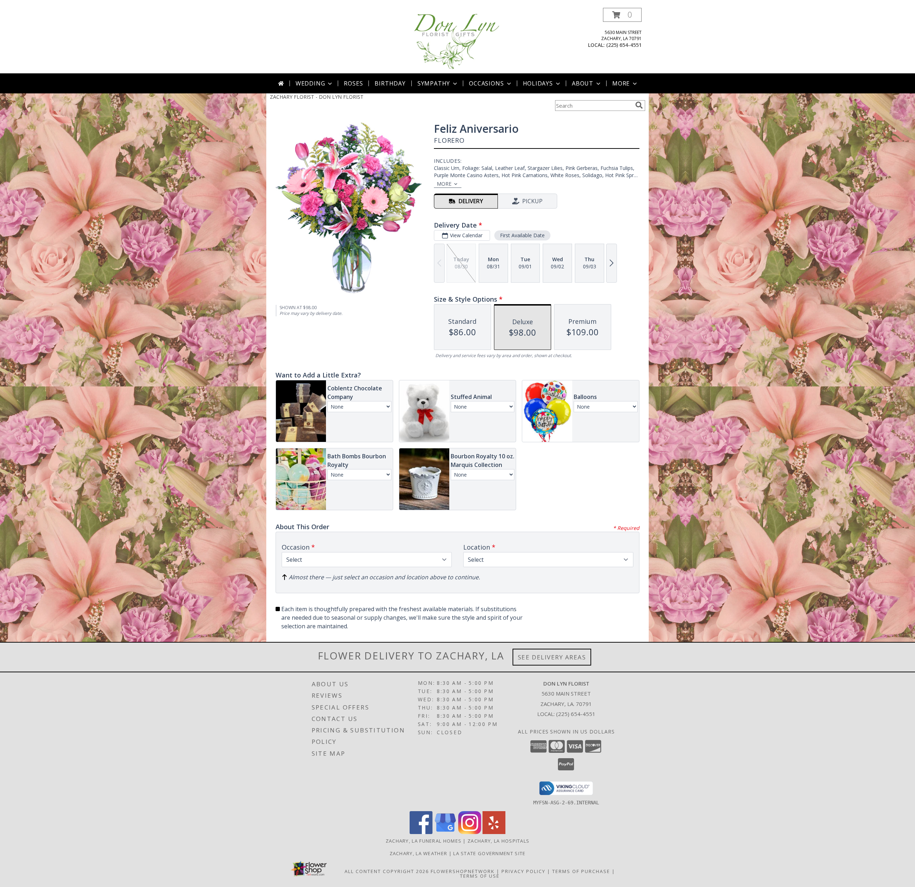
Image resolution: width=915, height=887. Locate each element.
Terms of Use (480, 876)
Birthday (390, 83)
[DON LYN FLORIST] (457, 40)
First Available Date (522, 235)
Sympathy (433, 83)
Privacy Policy (523, 871)
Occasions (486, 83)
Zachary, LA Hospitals (498, 841)
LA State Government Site (489, 853)
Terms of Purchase (581, 871)
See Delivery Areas (552, 657)
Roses (353, 83)
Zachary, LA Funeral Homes (424, 841)
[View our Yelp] (494, 832)
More (621, 83)
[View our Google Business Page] (445, 832)
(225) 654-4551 (624, 45)
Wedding (310, 83)
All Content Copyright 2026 (387, 871)
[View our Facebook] (421, 832)
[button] (622, 15)
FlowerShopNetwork (463, 871)
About (582, 83)
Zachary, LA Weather (418, 853)
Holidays (538, 83)
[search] (639, 105)
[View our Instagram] (469, 832)
